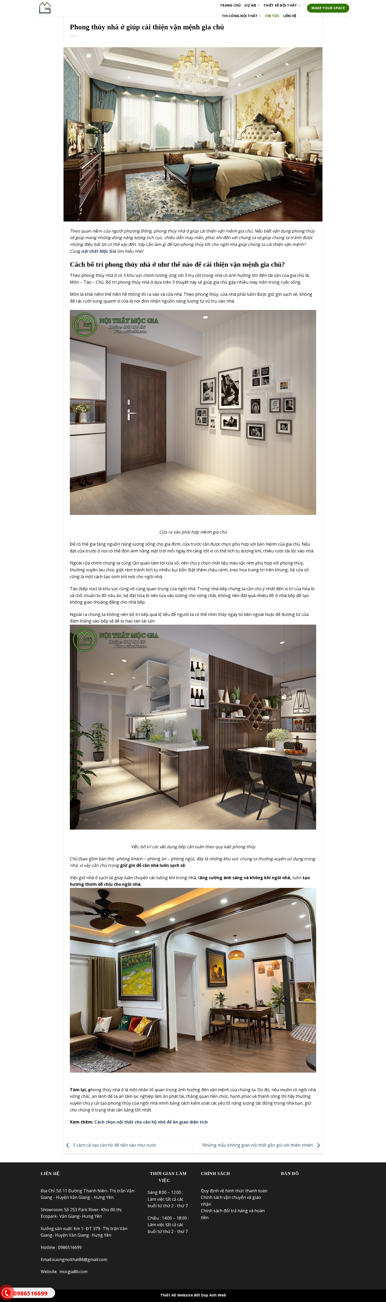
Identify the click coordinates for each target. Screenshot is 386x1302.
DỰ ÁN (250, 5)
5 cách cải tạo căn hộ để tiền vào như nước (114, 1145)
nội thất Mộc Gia (98, 251)
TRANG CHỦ (230, 5)
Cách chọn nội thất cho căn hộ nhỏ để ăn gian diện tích (151, 1122)
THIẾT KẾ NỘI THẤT (280, 5)
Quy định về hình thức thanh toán (234, 1191)
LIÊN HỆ (289, 15)
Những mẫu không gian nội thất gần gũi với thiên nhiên (258, 1145)
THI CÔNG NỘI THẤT (240, 15)
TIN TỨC (272, 15)
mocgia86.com (73, 1271)
